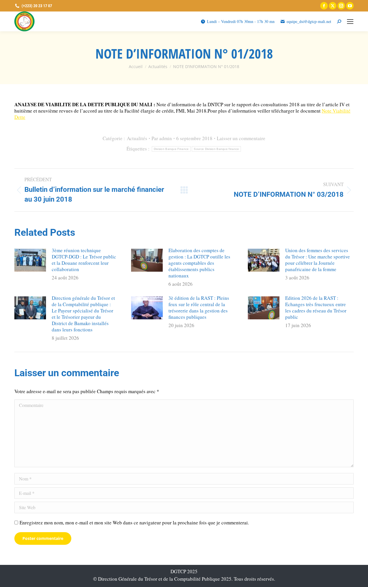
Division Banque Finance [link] (171, 148)
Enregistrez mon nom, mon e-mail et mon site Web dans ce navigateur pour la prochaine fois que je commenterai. (134, 522)
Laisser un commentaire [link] (241, 138)
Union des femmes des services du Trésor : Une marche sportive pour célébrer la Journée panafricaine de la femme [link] (317, 260)
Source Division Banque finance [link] (216, 148)
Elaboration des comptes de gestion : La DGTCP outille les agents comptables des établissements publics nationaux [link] (199, 263)
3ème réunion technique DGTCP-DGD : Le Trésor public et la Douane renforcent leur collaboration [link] (84, 260)
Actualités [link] (137, 138)
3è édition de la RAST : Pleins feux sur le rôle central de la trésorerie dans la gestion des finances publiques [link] (198, 307)
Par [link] (162, 138)
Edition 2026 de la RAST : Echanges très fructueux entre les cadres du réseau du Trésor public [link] (315, 307)
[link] (324, 5)
